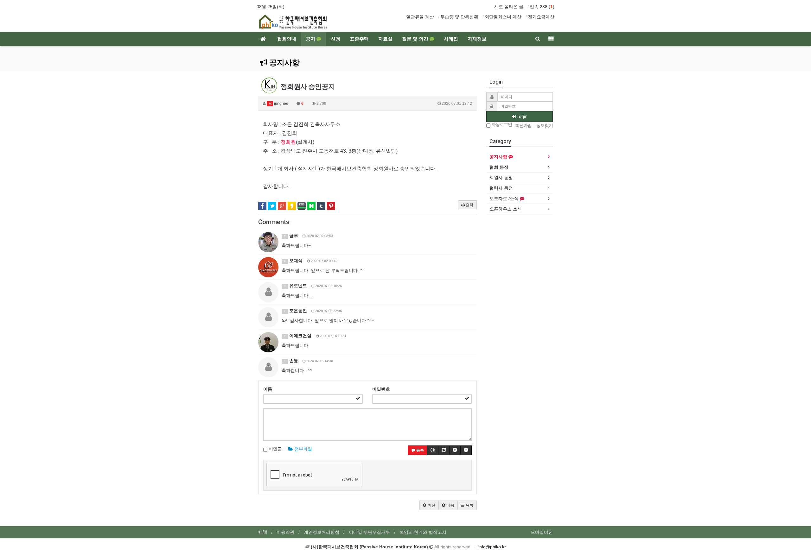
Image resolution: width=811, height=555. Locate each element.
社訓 (262, 532)
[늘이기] (455, 450)
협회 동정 (498, 167)
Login (521, 116)
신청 (335, 39)
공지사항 (283, 62)
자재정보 (477, 39)
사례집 (451, 39)
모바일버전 (542, 532)
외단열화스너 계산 (503, 16)
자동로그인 (501, 124)
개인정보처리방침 (321, 532)
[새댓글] (444, 450)
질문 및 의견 (416, 39)
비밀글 (274, 448)
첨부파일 (302, 448)
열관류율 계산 (420, 16)
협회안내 (286, 39)
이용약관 (285, 532)
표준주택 (359, 39)
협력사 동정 (501, 188)
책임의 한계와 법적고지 (422, 532)
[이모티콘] (432, 450)
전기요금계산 (541, 16)
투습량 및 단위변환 (459, 16)
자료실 (385, 39)
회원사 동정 (501, 177)
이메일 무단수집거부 (369, 532)
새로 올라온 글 (508, 6)
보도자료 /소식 (504, 198)
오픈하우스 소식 (505, 208)
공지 (311, 39)
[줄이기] (466, 450)
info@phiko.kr (492, 546)
